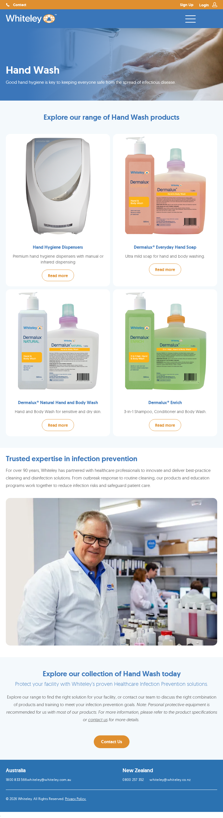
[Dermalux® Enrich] (165, 362)
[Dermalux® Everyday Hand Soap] (165, 210)
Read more (58, 275)
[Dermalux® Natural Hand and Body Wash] (58, 362)
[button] (112, 741)
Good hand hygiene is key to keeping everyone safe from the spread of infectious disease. (91, 82)
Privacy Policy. (75, 799)
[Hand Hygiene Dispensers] (58, 210)
